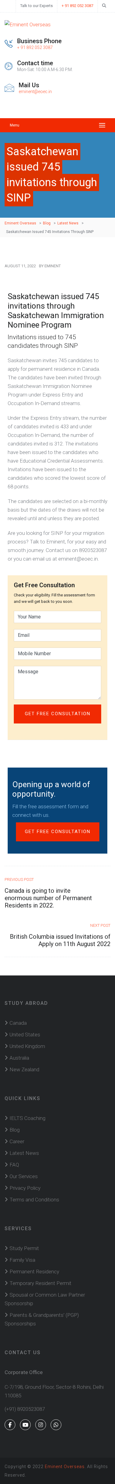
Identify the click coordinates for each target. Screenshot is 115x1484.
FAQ (14, 1165)
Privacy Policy (25, 1188)
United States (25, 1034)
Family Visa (22, 1260)
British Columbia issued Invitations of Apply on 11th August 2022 (60, 940)
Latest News (24, 1153)
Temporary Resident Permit (40, 1283)
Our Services (24, 1176)
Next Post (100, 925)
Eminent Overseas (65, 1466)
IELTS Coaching (27, 1118)
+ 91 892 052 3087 (77, 5)
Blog (15, 1130)
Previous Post (19, 879)
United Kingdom (27, 1046)
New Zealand (24, 1069)
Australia (19, 1058)
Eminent (52, 266)
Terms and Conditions (34, 1200)
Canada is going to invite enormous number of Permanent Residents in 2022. (48, 898)
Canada (18, 1023)
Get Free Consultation (57, 831)
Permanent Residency (34, 1271)
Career (17, 1141)
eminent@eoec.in (35, 91)
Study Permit (24, 1248)
